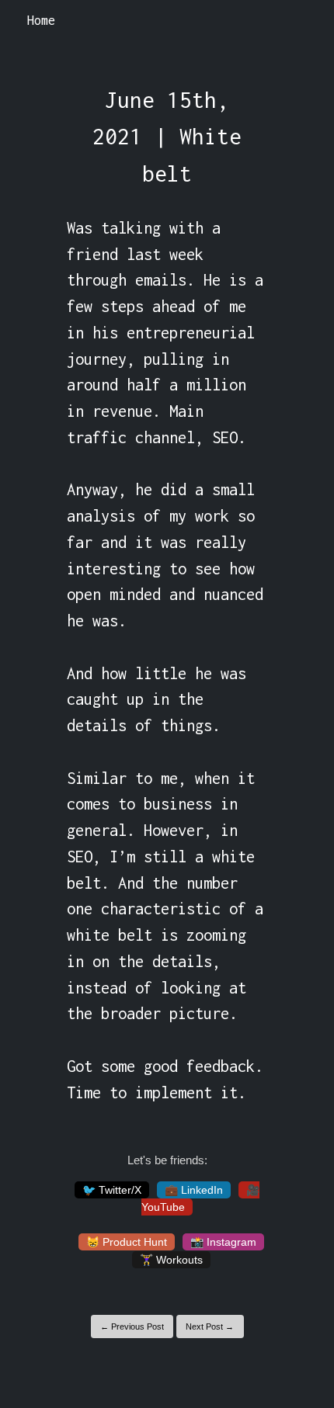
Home (41, 20)
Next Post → (210, 1326)
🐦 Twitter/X (111, 1190)
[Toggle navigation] (301, 21)
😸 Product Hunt (126, 1242)
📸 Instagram (223, 1242)
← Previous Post (132, 1326)
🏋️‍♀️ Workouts (171, 1260)
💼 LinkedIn (194, 1190)
